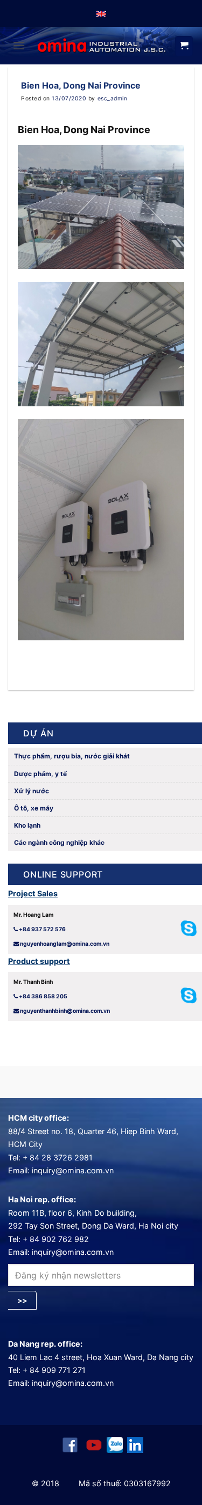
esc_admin (112, 98)
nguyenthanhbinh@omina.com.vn (65, 1010)
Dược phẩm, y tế (39, 774)
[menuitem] (101, 13)
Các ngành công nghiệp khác (58, 842)
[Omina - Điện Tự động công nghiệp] (102, 45)
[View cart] (184, 46)
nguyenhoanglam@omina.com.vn (64, 943)
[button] (19, 45)
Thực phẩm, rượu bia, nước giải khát (71, 756)
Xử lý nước (30, 791)
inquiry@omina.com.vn (73, 1170)
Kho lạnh (26, 825)
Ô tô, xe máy (32, 808)
